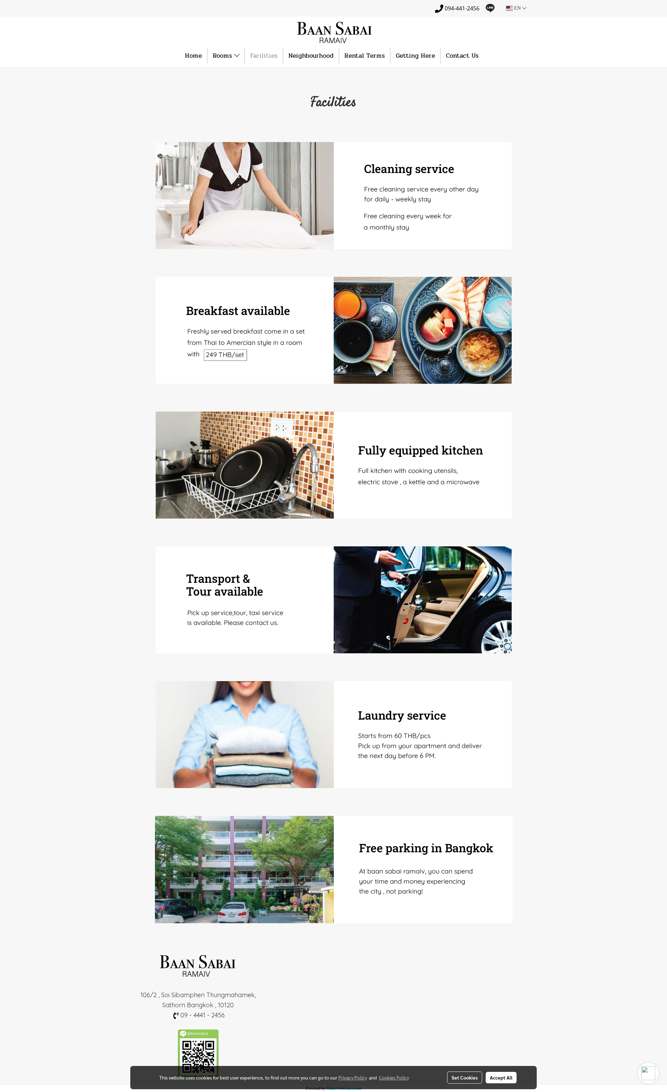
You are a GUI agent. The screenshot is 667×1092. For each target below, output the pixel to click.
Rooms (223, 55)
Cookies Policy (394, 1077)
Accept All (501, 1077)
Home (193, 55)
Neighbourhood (311, 55)
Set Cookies (465, 1077)
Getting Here (415, 55)
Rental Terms (364, 55)
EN (517, 8)
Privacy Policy (352, 1077)
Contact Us (462, 55)
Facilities (264, 55)
